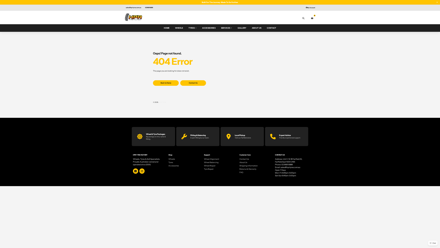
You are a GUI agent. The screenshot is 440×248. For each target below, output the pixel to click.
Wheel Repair (210, 166)
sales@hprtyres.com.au (133, 7)
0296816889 (149, 7)
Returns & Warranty (247, 169)
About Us (243, 162)
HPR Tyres (162, 102)
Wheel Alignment (211, 159)
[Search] (303, 18)
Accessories (173, 166)
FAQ (241, 172)
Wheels (171, 159)
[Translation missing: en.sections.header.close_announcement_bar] (437, 2)
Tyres (170, 162)
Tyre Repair (209, 169)
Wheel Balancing (211, 162)
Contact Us (244, 159)
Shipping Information (248, 166)
